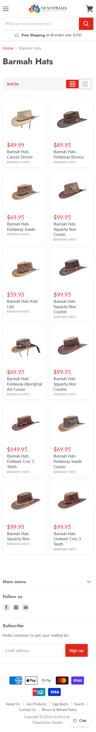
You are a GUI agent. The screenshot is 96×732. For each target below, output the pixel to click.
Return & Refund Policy (59, 709)
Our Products (36, 704)
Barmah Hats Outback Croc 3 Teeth (67, 538)
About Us (13, 704)
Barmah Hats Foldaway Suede (21, 226)
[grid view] (72, 84)
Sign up (76, 650)
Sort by (13, 84)
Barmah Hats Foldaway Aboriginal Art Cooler (24, 383)
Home (8, 48)
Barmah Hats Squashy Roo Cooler (65, 229)
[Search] (86, 24)
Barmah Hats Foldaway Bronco (69, 154)
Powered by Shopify (48, 722)
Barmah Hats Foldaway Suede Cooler (68, 461)
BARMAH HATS (18, 162)
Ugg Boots (60, 704)
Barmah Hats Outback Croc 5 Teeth (20, 461)
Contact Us (27, 709)
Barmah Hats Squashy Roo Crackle (65, 306)
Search (79, 704)
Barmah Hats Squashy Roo (18, 536)
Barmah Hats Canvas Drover (20, 154)
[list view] (85, 84)
